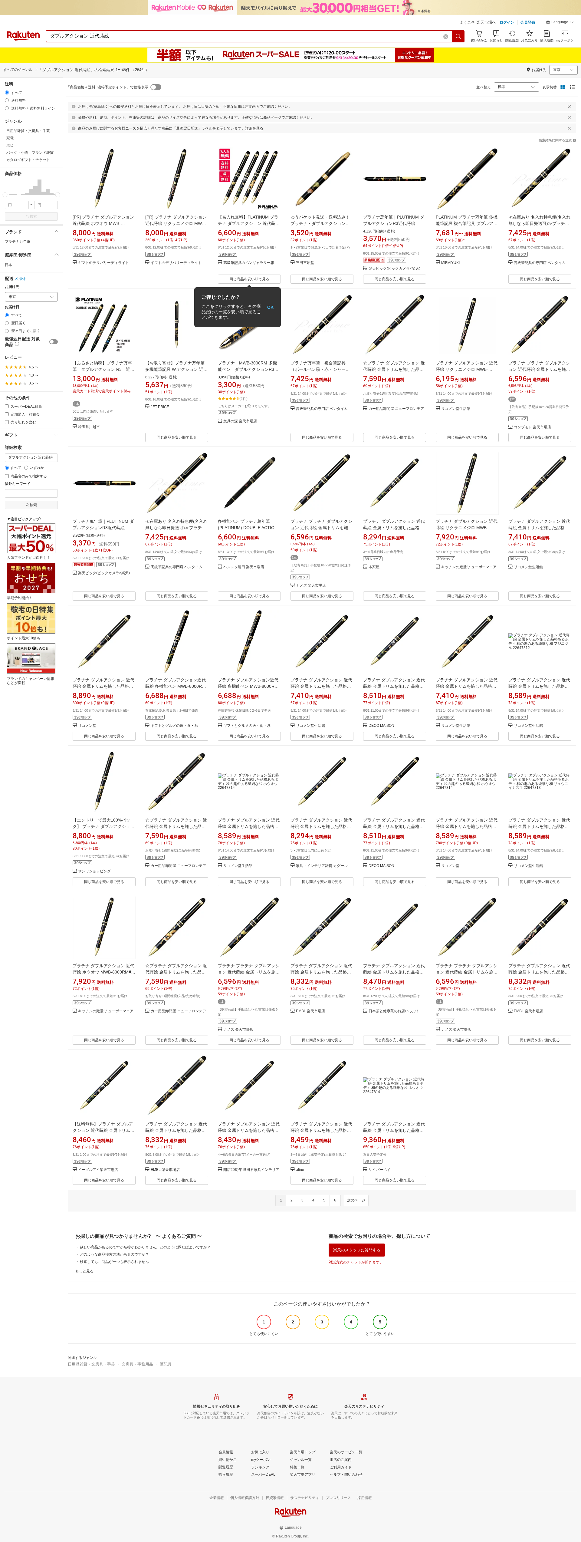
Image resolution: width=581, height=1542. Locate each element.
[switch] (53, 341)
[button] (560, 23)
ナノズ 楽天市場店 (311, 586)
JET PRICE (160, 407)
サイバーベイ (379, 1170)
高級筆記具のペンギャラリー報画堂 (252, 263)
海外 (22, 279)
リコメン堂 (87, 726)
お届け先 (12, 287)
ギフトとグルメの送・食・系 (174, 726)
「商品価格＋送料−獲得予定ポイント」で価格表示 (107, 87)
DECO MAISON (381, 726)
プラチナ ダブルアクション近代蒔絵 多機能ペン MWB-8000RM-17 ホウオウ (249, 686)
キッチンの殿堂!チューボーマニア (469, 567)
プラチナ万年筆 (17, 241)
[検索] (458, 36)
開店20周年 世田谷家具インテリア (251, 1170)
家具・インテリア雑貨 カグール (322, 866)
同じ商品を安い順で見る (249, 279)
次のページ (356, 1200)
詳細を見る (254, 128)
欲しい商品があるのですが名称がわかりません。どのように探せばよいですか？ (145, 1247)
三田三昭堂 (305, 263)
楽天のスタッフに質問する (356, 1250)
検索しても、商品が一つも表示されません (114, 1262)
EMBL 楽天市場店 (310, 1011)
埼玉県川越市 (89, 427)
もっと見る (84, 1271)
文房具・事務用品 (137, 1364)
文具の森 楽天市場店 (240, 421)
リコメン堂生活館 (455, 409)
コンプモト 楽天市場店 (532, 427)
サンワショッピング (94, 871)
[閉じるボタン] (569, 106)
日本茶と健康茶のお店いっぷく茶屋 (397, 1011)
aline (300, 1170)
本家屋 (374, 567)
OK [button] (270, 307)
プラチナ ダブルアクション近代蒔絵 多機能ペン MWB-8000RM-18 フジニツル (176, 686)
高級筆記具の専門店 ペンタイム (540, 263)
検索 (33, 216)
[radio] (7, 92)
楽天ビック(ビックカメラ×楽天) (394, 269)
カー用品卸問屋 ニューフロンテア (396, 409)
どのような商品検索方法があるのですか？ (114, 1254)
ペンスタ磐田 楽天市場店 (243, 567)
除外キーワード (17, 484)
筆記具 (166, 1364)
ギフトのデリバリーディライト (103, 263)
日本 (8, 265)
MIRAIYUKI (450, 263)
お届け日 (12, 307)
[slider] (5, 195)
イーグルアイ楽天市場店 (98, 1170)
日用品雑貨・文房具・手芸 (91, 1364)
